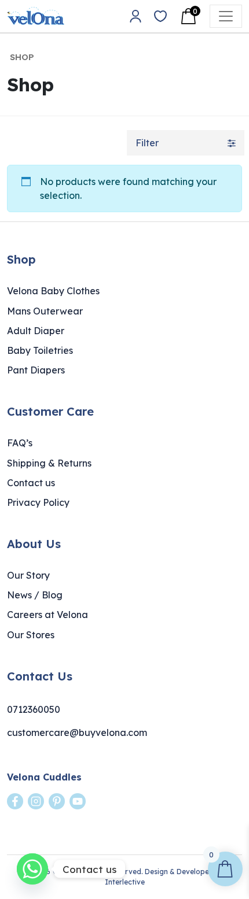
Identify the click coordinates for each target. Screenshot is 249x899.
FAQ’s (19, 443)
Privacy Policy (38, 502)
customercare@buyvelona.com (77, 732)
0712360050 (33, 709)
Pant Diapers (36, 370)
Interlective (125, 882)
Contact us (31, 483)
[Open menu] (226, 16)
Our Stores (30, 635)
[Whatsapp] (32, 869)
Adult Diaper (35, 330)
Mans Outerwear (45, 311)
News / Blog (35, 595)
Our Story (28, 575)
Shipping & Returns (49, 463)
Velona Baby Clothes (53, 291)
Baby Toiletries (40, 350)
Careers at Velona (47, 614)
